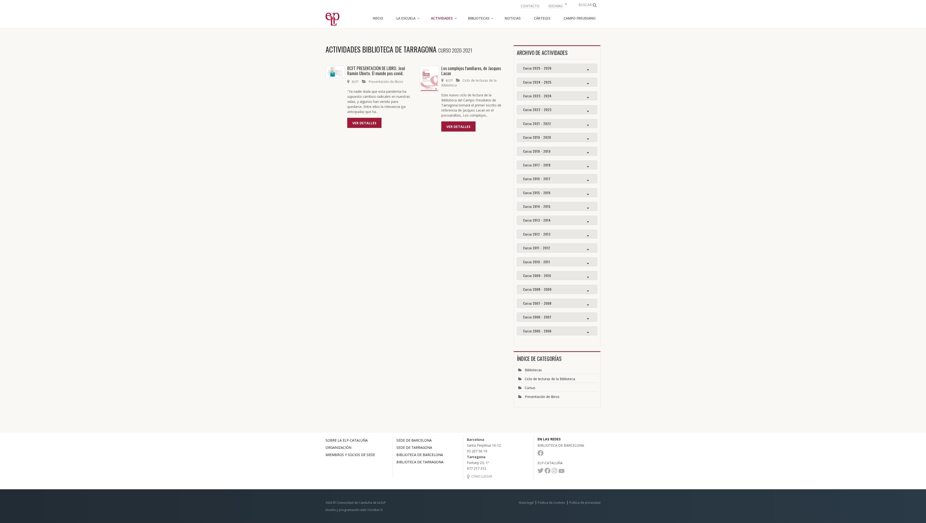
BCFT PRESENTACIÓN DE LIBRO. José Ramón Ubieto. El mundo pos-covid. (376, 71)
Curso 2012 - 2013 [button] (537, 234)
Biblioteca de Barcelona (419, 454)
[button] (557, 5)
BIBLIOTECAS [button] (478, 18)
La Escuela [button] (405, 18)
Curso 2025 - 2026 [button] (537, 68)
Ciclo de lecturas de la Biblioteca (550, 379)
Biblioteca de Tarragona (419, 462)
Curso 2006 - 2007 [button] (537, 317)
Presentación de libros (385, 81)
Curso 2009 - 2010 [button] (537, 275)
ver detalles (364, 123)
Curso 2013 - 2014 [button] (537, 220)
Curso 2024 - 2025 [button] (537, 82)
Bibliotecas (533, 370)
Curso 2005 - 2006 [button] (537, 331)
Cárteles (542, 18)
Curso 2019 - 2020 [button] (537, 137)
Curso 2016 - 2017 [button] (537, 178)
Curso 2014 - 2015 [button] (537, 206)
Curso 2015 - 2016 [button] (537, 192)
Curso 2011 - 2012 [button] (536, 248)
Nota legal (526, 502)
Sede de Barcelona (414, 440)
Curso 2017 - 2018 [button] (537, 165)
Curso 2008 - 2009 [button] (537, 289)
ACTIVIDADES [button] (442, 18)
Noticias (513, 18)
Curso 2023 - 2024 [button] (537, 96)
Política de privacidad (584, 502)
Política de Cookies (551, 502)
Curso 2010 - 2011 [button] (536, 262)
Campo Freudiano (580, 18)
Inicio (378, 18)
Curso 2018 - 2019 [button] (537, 151)
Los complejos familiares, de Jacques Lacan (471, 71)
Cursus (530, 387)
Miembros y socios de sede (350, 454)
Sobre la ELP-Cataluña (347, 440)
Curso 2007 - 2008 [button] (537, 303)
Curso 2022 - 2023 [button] (537, 109)
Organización (338, 447)
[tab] (557, 68)
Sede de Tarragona (414, 447)
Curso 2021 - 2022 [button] (537, 123)
